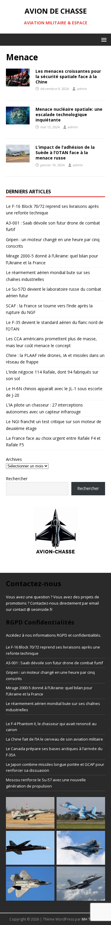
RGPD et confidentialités (78, 635)
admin (82, 88)
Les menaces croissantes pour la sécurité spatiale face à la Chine (68, 76)
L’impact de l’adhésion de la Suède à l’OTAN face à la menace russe (65, 152)
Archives (14, 459)
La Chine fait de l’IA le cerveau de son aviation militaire (54, 739)
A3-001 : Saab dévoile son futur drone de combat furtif (54, 662)
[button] (103, 39)
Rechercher (17, 478)
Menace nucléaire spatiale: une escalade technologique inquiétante (69, 114)
